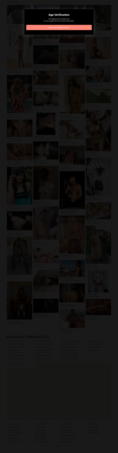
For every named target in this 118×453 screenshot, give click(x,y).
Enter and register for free (59, 27)
